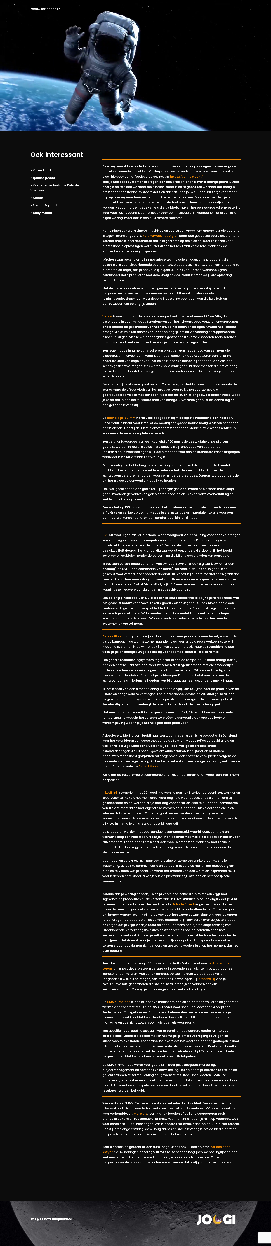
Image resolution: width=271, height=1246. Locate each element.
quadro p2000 (44, 178)
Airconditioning (113, 636)
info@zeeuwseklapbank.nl (51, 1219)
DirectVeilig (206, 979)
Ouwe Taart (42, 170)
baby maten (42, 213)
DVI (104, 535)
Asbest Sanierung (151, 766)
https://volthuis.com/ (186, 176)
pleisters (140, 1113)
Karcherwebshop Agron (160, 236)
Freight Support (45, 205)
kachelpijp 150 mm (121, 418)
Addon (38, 198)
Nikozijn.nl (109, 792)
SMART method (119, 1002)
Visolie (107, 316)
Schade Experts (184, 904)
